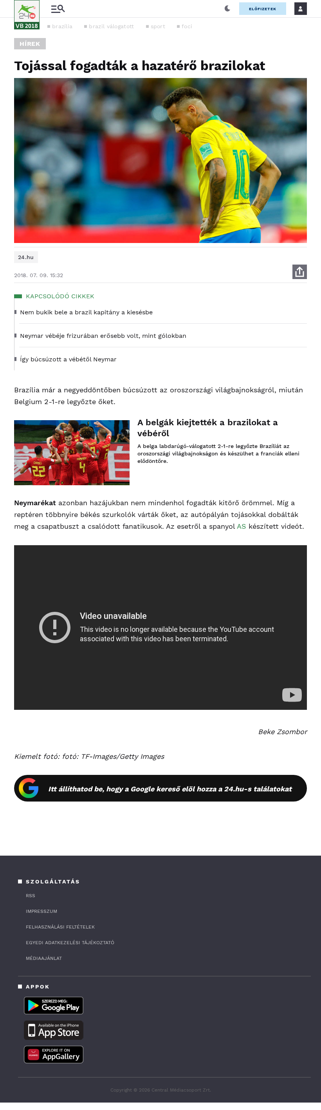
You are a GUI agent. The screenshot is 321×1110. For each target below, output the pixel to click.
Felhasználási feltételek (60, 927)
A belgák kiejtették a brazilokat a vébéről (207, 427)
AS (241, 526)
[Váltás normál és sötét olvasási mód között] (227, 8)
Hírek (30, 43)
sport (158, 26)
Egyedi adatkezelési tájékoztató (70, 942)
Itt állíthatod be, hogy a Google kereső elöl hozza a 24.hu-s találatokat (170, 789)
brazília (62, 26)
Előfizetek (262, 9)
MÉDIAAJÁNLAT (44, 958)
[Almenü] (58, 9)
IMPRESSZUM (41, 911)
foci (187, 26)
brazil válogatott (111, 26)
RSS (30, 895)
